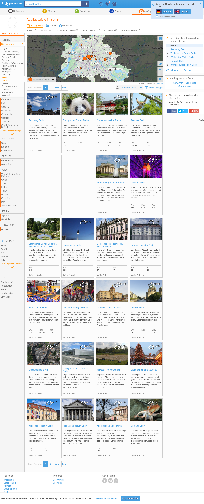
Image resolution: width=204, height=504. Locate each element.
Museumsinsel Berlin (39, 369)
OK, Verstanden (130, 498)
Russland (5, 194)
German (167, 11)
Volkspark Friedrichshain (109, 369)
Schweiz (5, 106)
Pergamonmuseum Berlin (75, 425)
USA (3, 142)
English (185, 11)
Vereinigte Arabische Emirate (11, 175)
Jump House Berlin (38, 307)
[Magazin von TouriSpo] (116, 480)
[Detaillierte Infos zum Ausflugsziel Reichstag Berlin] (43, 107)
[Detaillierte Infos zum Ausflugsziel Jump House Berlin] (43, 294)
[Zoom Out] (160, 73)
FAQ (6, 491)
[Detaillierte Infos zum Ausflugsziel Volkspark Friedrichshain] (112, 356)
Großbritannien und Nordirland (10, 126)
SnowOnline (59, 479)
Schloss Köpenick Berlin (142, 245)
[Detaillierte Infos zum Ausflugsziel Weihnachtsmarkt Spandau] (146, 356)
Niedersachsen (8, 68)
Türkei (4, 190)
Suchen (84, 3)
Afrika (5, 211)
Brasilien (5, 229)
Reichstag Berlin (36, 120)
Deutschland (8, 44)
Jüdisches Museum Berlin (41, 425)
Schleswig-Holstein (10, 86)
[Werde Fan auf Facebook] (104, 480)
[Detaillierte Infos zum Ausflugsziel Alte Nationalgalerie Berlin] (112, 413)
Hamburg (6, 74)
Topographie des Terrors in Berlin (76, 369)
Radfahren (84, 11)
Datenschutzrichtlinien (106, 498)
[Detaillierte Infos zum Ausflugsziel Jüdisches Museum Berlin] (43, 413)
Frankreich (6, 110)
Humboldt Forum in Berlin (109, 307)
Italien (4, 103)
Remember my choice (168, 16)
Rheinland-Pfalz (9, 65)
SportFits (57, 482)
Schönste (178, 83)
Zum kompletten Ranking (179, 70)
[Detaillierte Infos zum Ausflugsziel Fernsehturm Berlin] (78, 232)
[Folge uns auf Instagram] (110, 480)
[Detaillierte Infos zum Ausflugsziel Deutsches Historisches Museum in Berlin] (112, 232)
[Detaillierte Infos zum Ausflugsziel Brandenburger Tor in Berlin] (112, 169)
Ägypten (5, 215)
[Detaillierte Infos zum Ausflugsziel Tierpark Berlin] (146, 107)
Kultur (3, 259)
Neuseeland (7, 160)
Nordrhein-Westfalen (11, 54)
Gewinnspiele (7, 292)
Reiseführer (19, 11)
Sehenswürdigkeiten (130, 30)
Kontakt (7, 485)
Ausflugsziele (150, 11)
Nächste (57, 87)
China (4, 179)
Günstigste (184, 86)
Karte (3, 289)
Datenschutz (10, 482)
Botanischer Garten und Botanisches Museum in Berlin (43, 245)
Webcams (67, 25)
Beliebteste (191, 82)
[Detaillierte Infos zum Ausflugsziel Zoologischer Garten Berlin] (78, 107)
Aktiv (3, 252)
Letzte (65, 87)
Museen (31, 30)
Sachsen (5, 60)
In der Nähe (88, 3)
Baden (117, 11)
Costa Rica (6, 150)
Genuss (4, 256)
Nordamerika (9, 138)
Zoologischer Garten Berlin (76, 120)
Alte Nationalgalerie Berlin (109, 425)
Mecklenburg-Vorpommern (13, 63)
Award (4, 248)
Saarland (6, 95)
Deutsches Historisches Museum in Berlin (110, 245)
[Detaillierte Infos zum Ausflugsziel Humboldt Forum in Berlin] (112, 294)
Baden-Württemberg (10, 51)
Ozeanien (6, 156)
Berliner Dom (137, 307)
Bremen (5, 89)
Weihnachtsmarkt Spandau (144, 369)
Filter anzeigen (156, 87)
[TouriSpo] (12, 4)
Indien (4, 187)
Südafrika (5, 219)
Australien (6, 164)
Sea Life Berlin (138, 425)
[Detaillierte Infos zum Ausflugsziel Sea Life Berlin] (146, 413)
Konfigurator (7, 281)
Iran (3, 201)
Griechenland (7, 114)
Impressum (9, 479)
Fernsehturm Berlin (72, 245)
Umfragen (5, 296)
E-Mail (196, 111)
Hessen (5, 83)
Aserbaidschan (8, 205)
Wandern (51, 11)
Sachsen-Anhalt (8, 57)
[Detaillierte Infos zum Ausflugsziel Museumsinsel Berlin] (43, 356)
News (3, 245)
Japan (4, 183)
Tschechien (6, 121)
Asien (4, 170)
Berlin (5, 77)
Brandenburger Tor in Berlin (110, 182)
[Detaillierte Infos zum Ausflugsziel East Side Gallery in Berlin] (78, 294)
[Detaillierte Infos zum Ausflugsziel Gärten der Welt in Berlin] (112, 107)
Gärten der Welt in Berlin (109, 120)
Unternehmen (10, 488)
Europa (6, 40)
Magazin (10, 241)
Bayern (5, 48)
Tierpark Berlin (138, 120)
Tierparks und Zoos (91, 30)
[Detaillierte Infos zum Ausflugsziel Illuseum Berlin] (146, 169)
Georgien (5, 198)
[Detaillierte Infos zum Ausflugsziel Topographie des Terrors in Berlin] (78, 356)
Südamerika (8, 225)
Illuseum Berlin (138, 182)
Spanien (5, 117)
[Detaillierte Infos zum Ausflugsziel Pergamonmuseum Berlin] (78, 413)
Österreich (6, 99)
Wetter (53, 25)
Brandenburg (7, 92)
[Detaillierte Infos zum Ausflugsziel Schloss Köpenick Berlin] (146, 232)
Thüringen (6, 71)
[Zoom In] (160, 69)
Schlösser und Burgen (67, 30)
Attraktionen (110, 30)
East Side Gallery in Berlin (75, 307)
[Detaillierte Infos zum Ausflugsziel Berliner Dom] (146, 294)
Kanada (5, 146)
